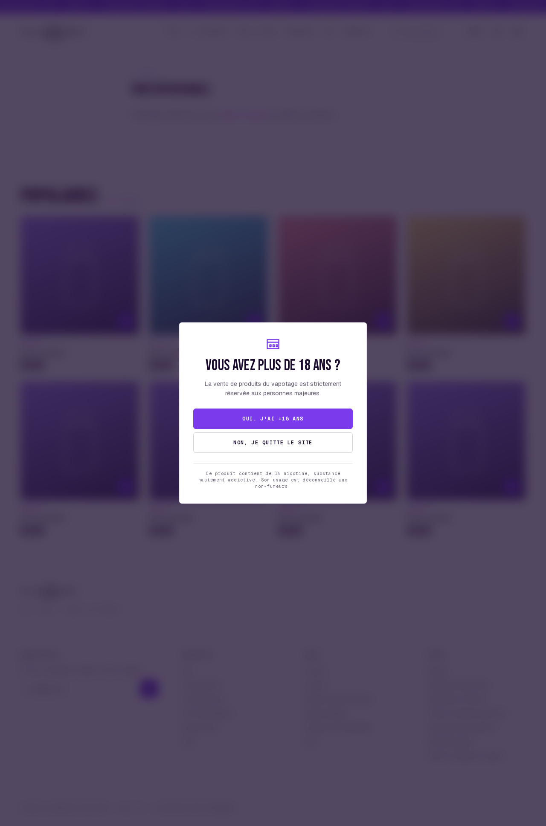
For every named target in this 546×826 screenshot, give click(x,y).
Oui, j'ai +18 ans (272, 418)
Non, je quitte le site (273, 442)
